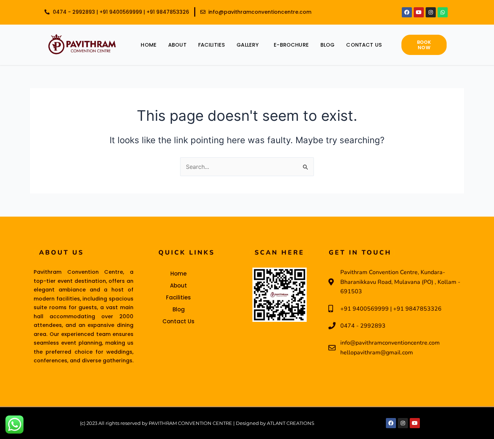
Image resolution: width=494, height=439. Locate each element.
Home (149, 44)
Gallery (248, 44)
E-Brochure (291, 44)
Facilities (211, 44)
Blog (327, 44)
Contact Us (364, 44)
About (177, 44)
